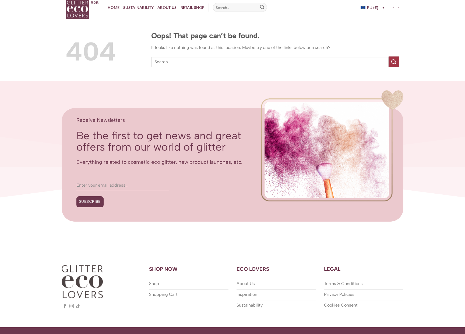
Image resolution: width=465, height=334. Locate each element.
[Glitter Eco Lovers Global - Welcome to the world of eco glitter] (83, 9)
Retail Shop (193, 7)
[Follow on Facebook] (65, 306)
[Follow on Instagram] (71, 306)
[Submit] (262, 7)
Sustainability (138, 7)
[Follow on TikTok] (78, 306)
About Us (167, 7)
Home (113, 7)
